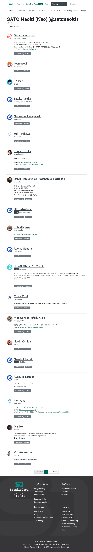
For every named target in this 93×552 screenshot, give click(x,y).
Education (41, 11)
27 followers (19, 256)
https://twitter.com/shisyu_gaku (25, 234)
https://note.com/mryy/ (27, 410)
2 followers (18, 106)
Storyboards (39, 494)
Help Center (39, 511)
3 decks (26, 123)
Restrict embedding (69, 527)
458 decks (28, 286)
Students (64, 494)
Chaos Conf (21, 296)
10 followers (19, 141)
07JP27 (18, 81)
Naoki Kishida (22, 341)
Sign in (47, 4)
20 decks (26, 106)
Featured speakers (41, 502)
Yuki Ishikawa (22, 133)
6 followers (18, 123)
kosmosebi (20, 63)
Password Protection (69, 514)
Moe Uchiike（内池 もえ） (30, 317)
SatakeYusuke (22, 98)
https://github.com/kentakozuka (31, 164)
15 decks (28, 217)
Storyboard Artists (68, 488)
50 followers (19, 390)
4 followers (18, 169)
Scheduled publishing (69, 521)
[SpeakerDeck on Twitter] (22, 495)
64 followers (19, 349)
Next (55, 471)
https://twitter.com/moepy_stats (31, 327)
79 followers (19, 53)
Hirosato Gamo (23, 209)
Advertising (38, 521)
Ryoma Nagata (23, 248)
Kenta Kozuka (22, 151)
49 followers (19, 464)
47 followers (19, 331)
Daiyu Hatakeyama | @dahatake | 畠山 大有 (40, 178)
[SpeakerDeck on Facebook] (16, 495)
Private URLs (66, 511)
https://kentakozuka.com (29, 162)
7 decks (26, 71)
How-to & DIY (54, 11)
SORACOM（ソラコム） (29, 266)
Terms (32, 547)
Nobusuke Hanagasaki (27, 116)
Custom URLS (66, 517)
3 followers (18, 71)
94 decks (27, 53)
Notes (63, 530)
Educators (65, 491)
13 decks (26, 308)
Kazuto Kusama (23, 452)
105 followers (19, 217)
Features (20, 4)
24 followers (19, 286)
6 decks (27, 88)
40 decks (27, 416)
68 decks (27, 349)
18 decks (26, 238)
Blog (36, 514)
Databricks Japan (24, 35)
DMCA (46, 547)
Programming (86, 11)
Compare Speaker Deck (43, 517)
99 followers (19, 416)
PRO (16, 212)
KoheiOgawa (22, 227)
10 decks (26, 169)
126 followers (19, 199)
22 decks (28, 199)
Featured (10, 11)
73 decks (27, 464)
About (26, 547)
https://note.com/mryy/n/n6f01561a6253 (54, 412)
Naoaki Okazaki (23, 359)
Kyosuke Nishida (24, 376)
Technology (38, 491)
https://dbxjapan (29, 49)
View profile (14, 26)
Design (31, 11)
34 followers (19, 88)
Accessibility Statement (59, 547)
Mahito (18, 426)
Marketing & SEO (71, 11)
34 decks (27, 256)
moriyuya (19, 400)
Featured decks (40, 499)
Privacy (39, 547)
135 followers (19, 367)
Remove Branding (68, 524)
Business (21, 11)
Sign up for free (58, 4)
